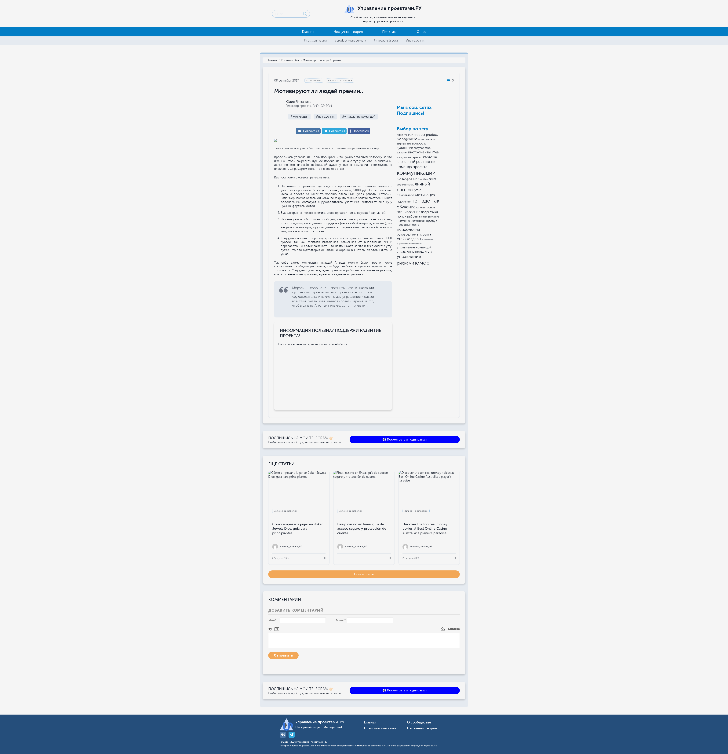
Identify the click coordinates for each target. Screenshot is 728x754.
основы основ (425, 207)
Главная (308, 32)
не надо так (425, 201)
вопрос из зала (404, 144)
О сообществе (419, 722)
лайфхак (424, 179)
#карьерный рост (386, 40)
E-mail (341, 620)
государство (422, 148)
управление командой (414, 247)
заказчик (402, 152)
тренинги (427, 239)
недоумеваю (404, 201)
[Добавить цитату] (271, 629)
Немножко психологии (340, 80)
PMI (405, 135)
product (419, 135)
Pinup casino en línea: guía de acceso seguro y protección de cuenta (361, 528)
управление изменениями (409, 243)
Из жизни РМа (290, 60)
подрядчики (429, 212)
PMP (410, 135)
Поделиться (311, 131)
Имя (272, 620)
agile (400, 135)
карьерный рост (410, 161)
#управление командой (358, 116)
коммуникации (416, 172)
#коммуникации (315, 40)
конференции (408, 178)
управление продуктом (414, 251)
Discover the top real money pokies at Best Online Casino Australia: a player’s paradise (424, 528)
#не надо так (415, 40)
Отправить (283, 655)
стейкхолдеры (409, 239)
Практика (389, 32)
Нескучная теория (348, 32)
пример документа (429, 216)
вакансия (430, 139)
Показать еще (364, 574)
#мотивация (299, 116)
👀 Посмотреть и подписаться (404, 439)
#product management (350, 40)
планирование (408, 212)
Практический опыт (380, 728)
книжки (430, 162)
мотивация (425, 195)
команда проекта (412, 166)
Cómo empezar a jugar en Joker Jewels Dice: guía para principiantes (297, 528)
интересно (415, 157)
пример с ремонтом (411, 220)
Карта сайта (430, 745)
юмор (422, 263)
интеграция (402, 157)
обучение (406, 207)
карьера (430, 157)
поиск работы (407, 216)
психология (408, 229)
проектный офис (408, 224)
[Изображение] (276, 629)
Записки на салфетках (285, 511)
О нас (421, 32)
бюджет (421, 139)
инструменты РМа (423, 152)
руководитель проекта (414, 234)
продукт (432, 220)
